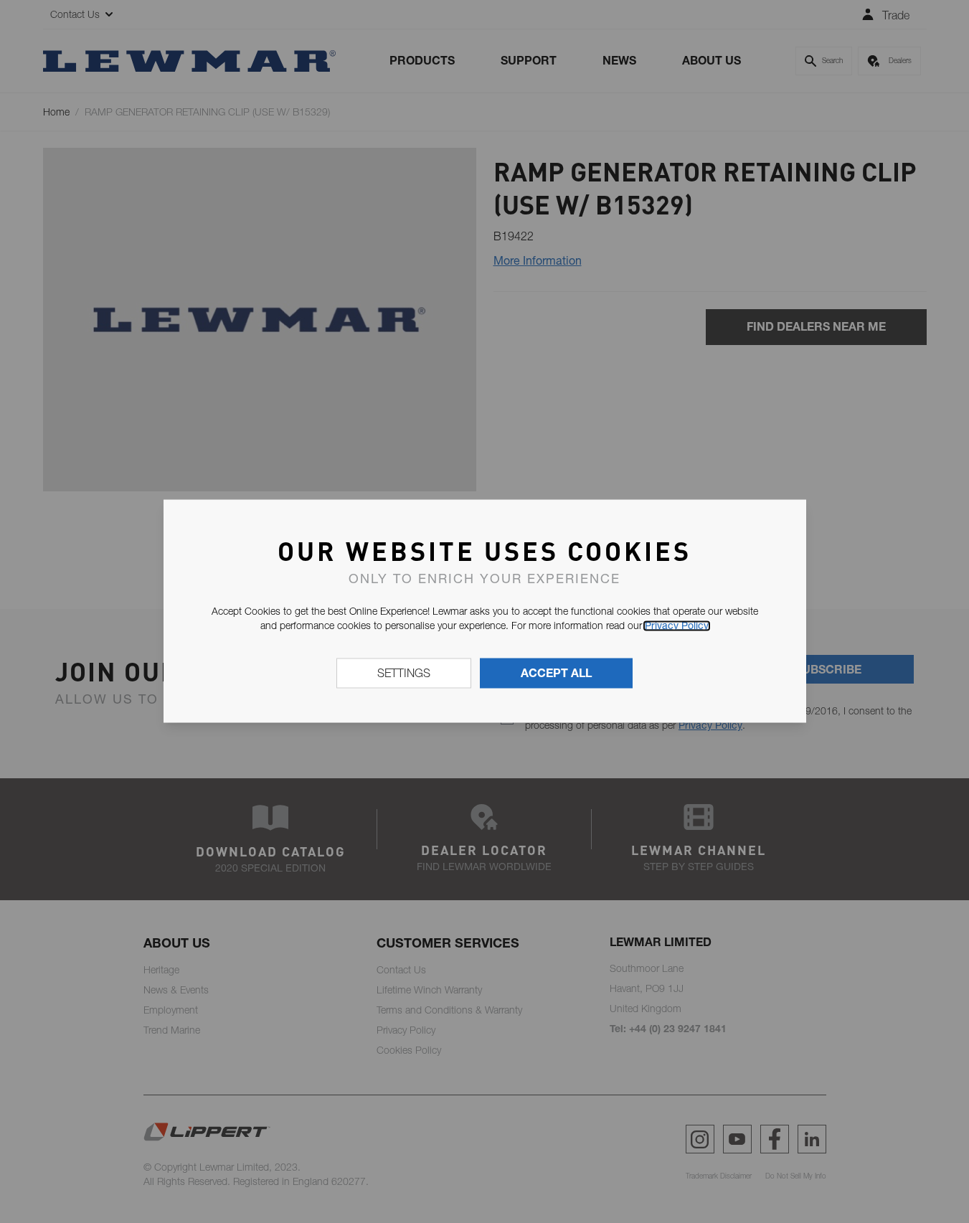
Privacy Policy (677, 625)
